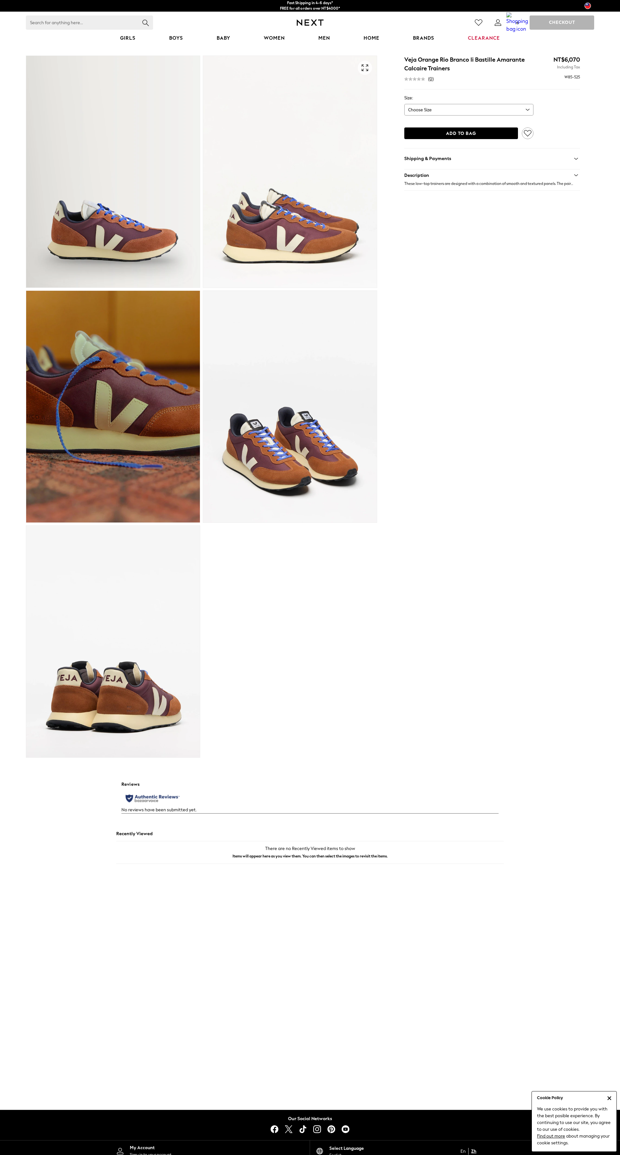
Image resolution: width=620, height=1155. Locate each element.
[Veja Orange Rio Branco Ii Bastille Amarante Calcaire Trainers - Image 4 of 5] (290, 406)
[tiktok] (303, 1129)
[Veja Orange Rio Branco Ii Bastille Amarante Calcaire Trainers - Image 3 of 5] (113, 406)
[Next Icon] (310, 22)
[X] (289, 1129)
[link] (498, 22)
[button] (492, 175)
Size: (408, 98)
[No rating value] (416, 79)
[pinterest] (331, 1129)
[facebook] (274, 1129)
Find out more (551, 1136)
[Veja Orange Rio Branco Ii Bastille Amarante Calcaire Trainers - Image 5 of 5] (113, 641)
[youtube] (345, 1129)
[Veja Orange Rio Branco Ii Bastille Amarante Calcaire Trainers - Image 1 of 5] (113, 172)
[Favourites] (478, 22)
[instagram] (317, 1129)
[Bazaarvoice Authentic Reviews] (153, 798)
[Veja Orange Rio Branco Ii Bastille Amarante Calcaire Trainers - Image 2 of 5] (290, 172)
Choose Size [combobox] (420, 110)
